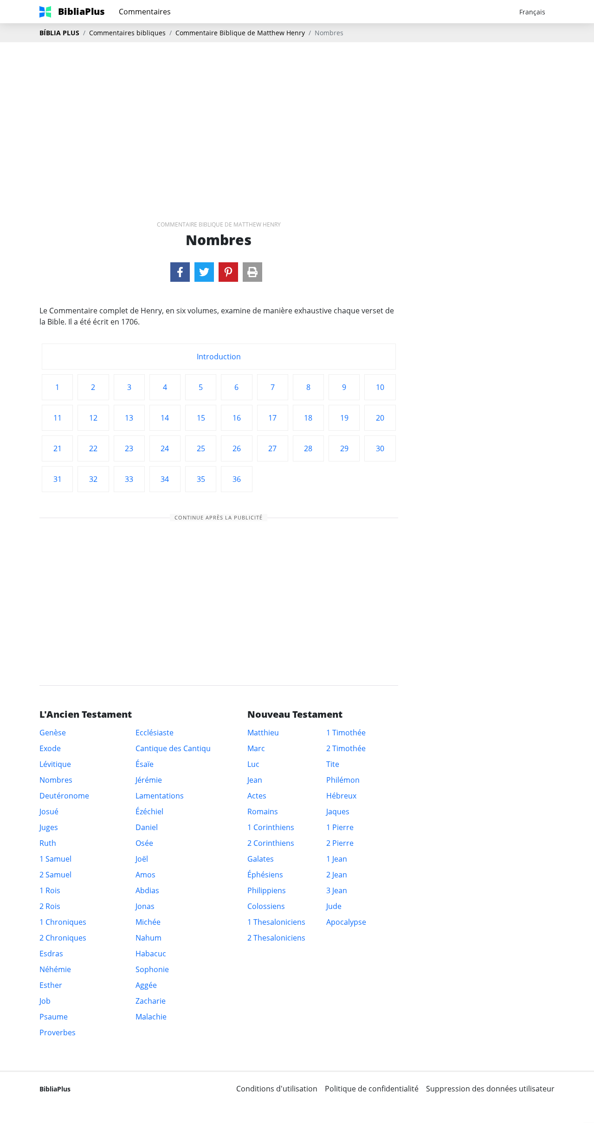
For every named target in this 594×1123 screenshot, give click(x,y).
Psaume (53, 1017)
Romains (262, 811)
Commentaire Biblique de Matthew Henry (240, 32)
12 (93, 418)
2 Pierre (340, 843)
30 (380, 448)
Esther (50, 985)
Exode (50, 748)
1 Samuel (55, 859)
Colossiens (266, 906)
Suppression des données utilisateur (490, 1089)
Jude (334, 906)
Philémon (343, 780)
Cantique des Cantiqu (173, 748)
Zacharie (151, 1001)
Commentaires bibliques (127, 32)
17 (272, 418)
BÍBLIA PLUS (59, 32)
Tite (332, 764)
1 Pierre (340, 827)
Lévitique (55, 764)
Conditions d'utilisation (276, 1089)
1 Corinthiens (270, 827)
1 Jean (336, 859)
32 (93, 479)
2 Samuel (55, 875)
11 (57, 418)
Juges (48, 827)
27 (272, 448)
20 (380, 418)
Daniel (147, 827)
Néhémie (55, 969)
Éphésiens (265, 875)
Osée (144, 843)
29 (344, 448)
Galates (260, 859)
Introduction (219, 356)
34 (165, 479)
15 (201, 418)
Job (45, 1001)
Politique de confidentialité (372, 1089)
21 (57, 448)
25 (201, 448)
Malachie (151, 1017)
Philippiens (266, 890)
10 (380, 387)
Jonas (145, 906)
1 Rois (49, 890)
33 (129, 479)
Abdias (147, 890)
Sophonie (152, 969)
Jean (254, 780)
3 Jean (336, 890)
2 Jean (336, 875)
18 (308, 418)
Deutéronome (64, 796)
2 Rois (49, 906)
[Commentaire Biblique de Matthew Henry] (180, 272)
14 (165, 418)
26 (236, 448)
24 (165, 448)
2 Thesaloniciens (276, 938)
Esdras (51, 953)
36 (236, 479)
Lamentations (160, 796)
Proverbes (57, 1032)
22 (93, 448)
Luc (253, 764)
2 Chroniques (62, 938)
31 (57, 479)
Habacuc (151, 953)
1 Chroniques (62, 922)
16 (236, 418)
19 (344, 418)
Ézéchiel (149, 811)
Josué (48, 811)
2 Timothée (346, 748)
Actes (256, 796)
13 (129, 418)
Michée (148, 922)
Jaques (337, 811)
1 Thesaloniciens (276, 922)
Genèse (52, 732)
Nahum (148, 938)
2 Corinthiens (270, 843)
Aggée (146, 985)
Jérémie (149, 780)
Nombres (55, 780)
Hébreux (341, 796)
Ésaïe (145, 764)
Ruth (47, 843)
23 (129, 448)
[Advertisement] (297, 117)
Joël (142, 859)
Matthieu (263, 732)
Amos (145, 875)
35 (201, 479)
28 (308, 448)
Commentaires (145, 11)
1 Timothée (346, 732)
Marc (256, 748)
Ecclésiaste (155, 732)
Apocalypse (346, 922)
